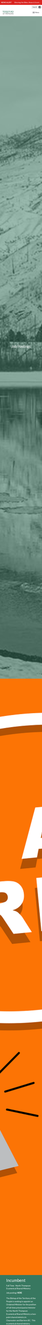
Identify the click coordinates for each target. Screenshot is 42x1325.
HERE (19, 1292)
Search (35, 7)
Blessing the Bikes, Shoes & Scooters (28, 2)
